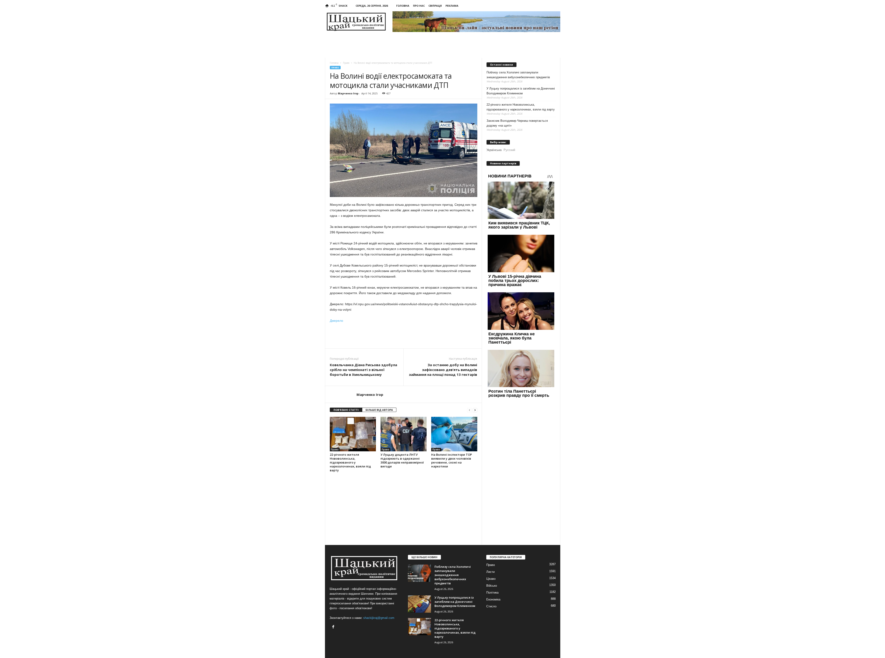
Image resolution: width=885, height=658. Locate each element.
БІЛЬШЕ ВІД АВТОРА (379, 410)
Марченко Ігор (348, 93)
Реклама (451, 5)
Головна (402, 5)
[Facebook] (334, 627)
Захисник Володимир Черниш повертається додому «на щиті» (517, 123)
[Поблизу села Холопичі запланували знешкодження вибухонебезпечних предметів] (419, 573)
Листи (490, 572)
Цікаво (491, 578)
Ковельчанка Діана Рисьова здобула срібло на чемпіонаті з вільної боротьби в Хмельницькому (363, 369)
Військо (491, 585)
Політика (492, 592)
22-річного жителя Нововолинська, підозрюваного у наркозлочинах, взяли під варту (350, 462)
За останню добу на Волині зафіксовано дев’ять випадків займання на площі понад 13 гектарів (443, 369)
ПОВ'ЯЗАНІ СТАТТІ (346, 410)
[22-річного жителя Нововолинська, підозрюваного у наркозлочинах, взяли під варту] (353, 434)
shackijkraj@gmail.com (378, 618)
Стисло (491, 606)
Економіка (493, 599)
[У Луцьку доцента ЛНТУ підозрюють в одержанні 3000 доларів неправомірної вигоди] (404, 434)
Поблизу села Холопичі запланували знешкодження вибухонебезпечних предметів (518, 75)
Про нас (419, 5)
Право (335, 67)
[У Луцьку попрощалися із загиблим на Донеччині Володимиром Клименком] (419, 604)
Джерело (336, 320)
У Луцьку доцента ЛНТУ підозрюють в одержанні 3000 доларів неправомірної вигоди (402, 460)
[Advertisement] (403, 336)
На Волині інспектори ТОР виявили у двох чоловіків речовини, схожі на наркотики (451, 460)
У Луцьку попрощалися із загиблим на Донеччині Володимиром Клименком (521, 91)
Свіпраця (435, 5)
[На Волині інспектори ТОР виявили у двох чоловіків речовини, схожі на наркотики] (454, 434)
